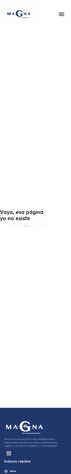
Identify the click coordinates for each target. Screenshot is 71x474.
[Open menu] (61, 14)
